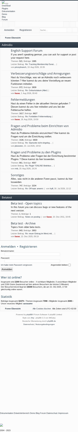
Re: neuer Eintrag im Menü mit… (39, 233)
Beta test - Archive (23, 223)
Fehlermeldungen (23, 100)
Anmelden (9, 30)
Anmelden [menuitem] (67, 25)
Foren (13, 25)
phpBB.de (51, 321)
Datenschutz (52, 413)
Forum (5, 20)
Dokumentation (8, 11)
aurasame (27, 303)
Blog (4, 17)
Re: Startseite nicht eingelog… (38, 143)
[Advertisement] (39, 367)
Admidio (7, 45)
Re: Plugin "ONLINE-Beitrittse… (39, 166)
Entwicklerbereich (21, 413)
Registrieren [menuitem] (73, 25)
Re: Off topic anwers (34, 188)
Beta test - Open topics (26, 203)
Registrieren (26, 30)
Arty (32, 318)
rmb (16, 168)
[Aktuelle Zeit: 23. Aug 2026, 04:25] (70, 38)
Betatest (7, 197)
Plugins (5, 8)
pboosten (19, 146)
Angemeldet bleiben (59, 265)
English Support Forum (26, 51)
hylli (51, 188)
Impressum (63, 413)
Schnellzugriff (6, 25)
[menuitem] (74, 38)
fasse (17, 93)
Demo (4, 14)
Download (6, 6)
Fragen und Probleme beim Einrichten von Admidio (40, 127)
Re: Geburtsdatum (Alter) (36, 90)
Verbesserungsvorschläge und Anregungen (40, 73)
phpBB (29, 315)
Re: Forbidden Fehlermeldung (38, 116)
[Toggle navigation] (6, 3)
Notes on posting (32, 217)
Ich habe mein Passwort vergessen (16, 265)
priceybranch (20, 67)
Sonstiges (17, 175)
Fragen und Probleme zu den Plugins (36, 152)
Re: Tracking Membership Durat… (40, 64)
